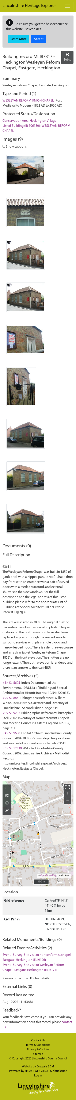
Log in (38, 1075)
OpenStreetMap (48, 875)
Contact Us (38, 1040)
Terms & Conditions (38, 1045)
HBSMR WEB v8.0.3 (37, 1071)
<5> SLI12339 (12, 748)
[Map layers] (7, 788)
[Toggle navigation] (67, 6)
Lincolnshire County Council (49, 1058)
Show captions (16, 146)
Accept (38, 39)
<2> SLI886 (10, 698)
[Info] (7, 803)
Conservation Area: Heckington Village (29, 121)
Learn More (19, 39)
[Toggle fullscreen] (67, 787)
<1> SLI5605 (11, 683)
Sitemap (38, 1054)
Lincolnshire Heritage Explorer (29, 6)
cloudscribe (60, 1071)
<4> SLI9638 (11, 733)
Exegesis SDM (45, 1066)
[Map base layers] (7, 796)
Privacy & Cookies (38, 1049)
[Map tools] (7, 811)
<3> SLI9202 (11, 713)
